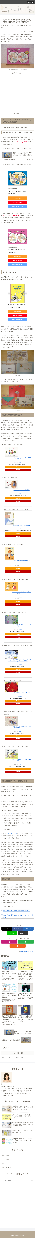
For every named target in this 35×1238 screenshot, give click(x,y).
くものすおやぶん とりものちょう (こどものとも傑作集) (21, 726)
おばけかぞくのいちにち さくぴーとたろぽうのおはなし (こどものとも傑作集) (19, 660)
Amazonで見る (17, 198)
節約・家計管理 (6, 1167)
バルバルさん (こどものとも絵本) (22, 560)
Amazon (18, 466)
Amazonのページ (12, 833)
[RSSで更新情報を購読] (18, 946)
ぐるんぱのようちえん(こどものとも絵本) (21, 625)
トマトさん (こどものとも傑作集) (22, 692)
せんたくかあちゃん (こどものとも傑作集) (21, 760)
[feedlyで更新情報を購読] (26, 942)
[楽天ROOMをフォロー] (9, 942)
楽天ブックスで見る (17, 202)
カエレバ (20, 462)
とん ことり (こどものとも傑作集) (22, 490)
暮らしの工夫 (5, 1155)
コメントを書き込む (17, 1053)
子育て (4, 1163)
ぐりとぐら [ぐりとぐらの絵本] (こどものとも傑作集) (21, 457)
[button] (23, 933)
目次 (15, 113)
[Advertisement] (17, 91)
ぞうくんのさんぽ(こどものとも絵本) (21, 525)
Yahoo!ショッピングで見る (17, 206)
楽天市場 (18, 469)
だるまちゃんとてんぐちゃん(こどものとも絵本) (21, 592)
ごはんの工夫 (5, 1159)
